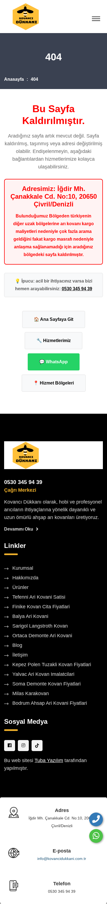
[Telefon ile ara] (96, 819)
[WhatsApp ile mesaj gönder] (96, 836)
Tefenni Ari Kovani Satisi (38, 597)
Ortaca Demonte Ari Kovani (42, 635)
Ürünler (20, 587)
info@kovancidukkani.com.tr (61, 858)
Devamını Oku (18, 529)
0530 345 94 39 (77, 288)
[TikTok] (37, 745)
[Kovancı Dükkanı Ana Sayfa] (25, 455)
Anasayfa (14, 79)
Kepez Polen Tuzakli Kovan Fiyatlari (51, 664)
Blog (17, 645)
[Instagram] (23, 745)
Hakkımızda (25, 577)
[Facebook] (9, 745)
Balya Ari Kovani (30, 616)
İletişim (20, 655)
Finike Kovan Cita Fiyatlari (41, 606)
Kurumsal (22, 568)
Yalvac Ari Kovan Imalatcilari (43, 674)
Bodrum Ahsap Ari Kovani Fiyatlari (49, 703)
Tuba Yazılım (49, 760)
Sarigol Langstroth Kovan (40, 626)
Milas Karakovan (30, 693)
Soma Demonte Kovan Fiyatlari (46, 684)
